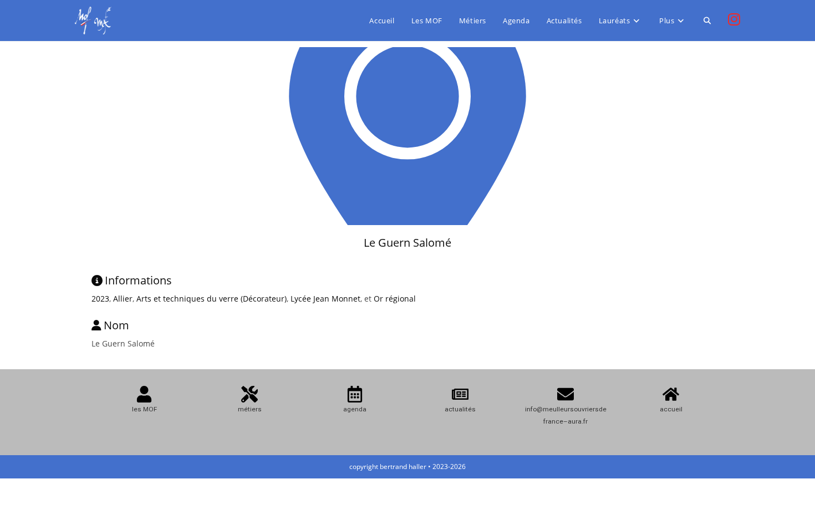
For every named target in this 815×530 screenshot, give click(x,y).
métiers (250, 409)
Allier (123, 298)
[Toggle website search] (707, 20)
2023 (100, 298)
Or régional (395, 298)
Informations (138, 280)
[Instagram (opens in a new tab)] (734, 19)
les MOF (144, 409)
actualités (460, 409)
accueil (671, 409)
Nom (116, 325)
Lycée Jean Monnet (325, 298)
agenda (354, 409)
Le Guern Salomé (407, 242)
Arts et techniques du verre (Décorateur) (211, 298)
